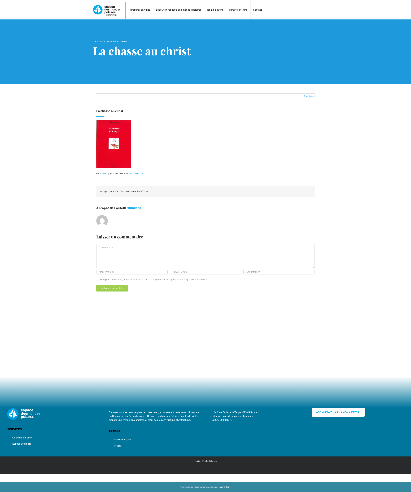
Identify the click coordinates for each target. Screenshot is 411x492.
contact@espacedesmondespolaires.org (231, 416)
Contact (213, 461)
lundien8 (104, 174)
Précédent (309, 96)
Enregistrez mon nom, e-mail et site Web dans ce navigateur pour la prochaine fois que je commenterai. (154, 279)
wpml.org (206, 487)
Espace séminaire (21, 443)
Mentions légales (123, 439)
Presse (118, 445)
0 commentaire (136, 174)
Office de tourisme (22, 437)
